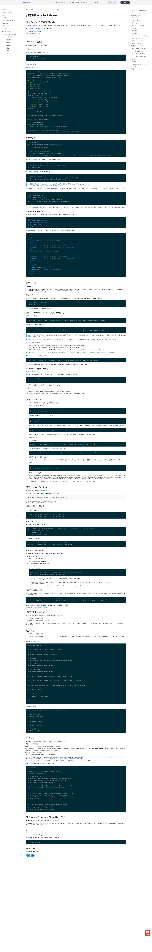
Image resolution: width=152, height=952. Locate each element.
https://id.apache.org (34, 207)
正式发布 (133, 61)
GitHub (125, 2)
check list (44, 490)
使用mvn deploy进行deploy (140, 41)
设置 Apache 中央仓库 (138, 25)
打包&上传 (134, 28)
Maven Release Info (34, 36)
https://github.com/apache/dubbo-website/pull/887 (67, 758)
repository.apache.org (50, 823)
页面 (33, 757)
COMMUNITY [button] (69, 2)
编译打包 (134, 33)
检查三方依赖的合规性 (138, 54)
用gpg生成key (136, 20)
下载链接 (45, 758)
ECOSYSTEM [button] (94, 2)
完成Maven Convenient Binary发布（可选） (139, 65)
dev (28, 741)
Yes (28, 855)
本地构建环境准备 (136, 15)
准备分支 (134, 31)
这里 (36, 52)
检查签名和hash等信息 (138, 48)
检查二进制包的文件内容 (139, 56)
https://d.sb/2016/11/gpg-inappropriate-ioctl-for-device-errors (45, 185)
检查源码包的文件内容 (138, 51)
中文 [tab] (115, 2)
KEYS (39, 426)
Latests (28, 10)
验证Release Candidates (138, 46)
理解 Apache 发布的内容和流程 (139, 11)
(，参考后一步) (140, 37)
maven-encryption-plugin (60, 230)
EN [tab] (110, 2)
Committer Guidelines (48, 10)
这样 (62, 757)
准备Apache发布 (136, 43)
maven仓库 (75, 364)
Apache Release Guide (35, 31)
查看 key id (135, 23)
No (32, 855)
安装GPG (134, 18)
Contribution (36, 10)
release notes (38, 752)
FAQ (132, 69)
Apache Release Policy (35, 33)
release (42, 741)
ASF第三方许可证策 (42, 608)
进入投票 (133, 59)
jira (58, 820)
